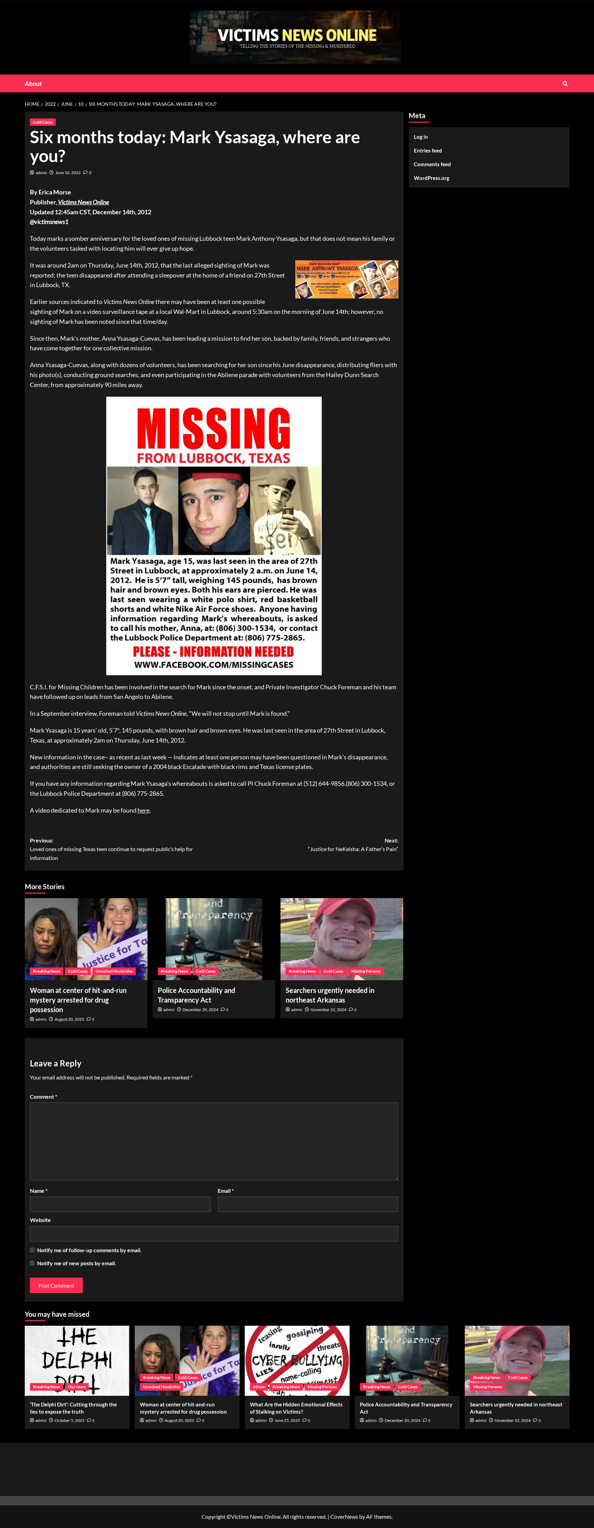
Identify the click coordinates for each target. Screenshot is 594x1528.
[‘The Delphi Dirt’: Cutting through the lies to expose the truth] (77, 1360)
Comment (43, 1096)
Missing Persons (366, 971)
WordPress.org (431, 178)
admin (41, 172)
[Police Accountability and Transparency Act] (214, 939)
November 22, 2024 (328, 1009)
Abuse (259, 1386)
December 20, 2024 (200, 1009)
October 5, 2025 (70, 1420)
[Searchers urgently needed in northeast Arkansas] (341, 939)
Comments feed (432, 164)
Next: (353, 844)
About (33, 83)
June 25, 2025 (287, 1420)
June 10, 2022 (68, 172)
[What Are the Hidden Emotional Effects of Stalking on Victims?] (297, 1360)
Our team (77, 1386)
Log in (421, 137)
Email (226, 1190)
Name (38, 1190)
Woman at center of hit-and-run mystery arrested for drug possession (78, 1000)
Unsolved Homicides (114, 971)
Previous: (111, 849)
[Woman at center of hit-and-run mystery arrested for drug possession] (86, 939)
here (144, 810)
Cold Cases (43, 122)
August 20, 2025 (69, 1019)
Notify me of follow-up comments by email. (89, 1250)
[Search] (565, 84)
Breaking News (46, 971)
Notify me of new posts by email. (76, 1263)
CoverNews (344, 1516)
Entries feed (428, 150)
